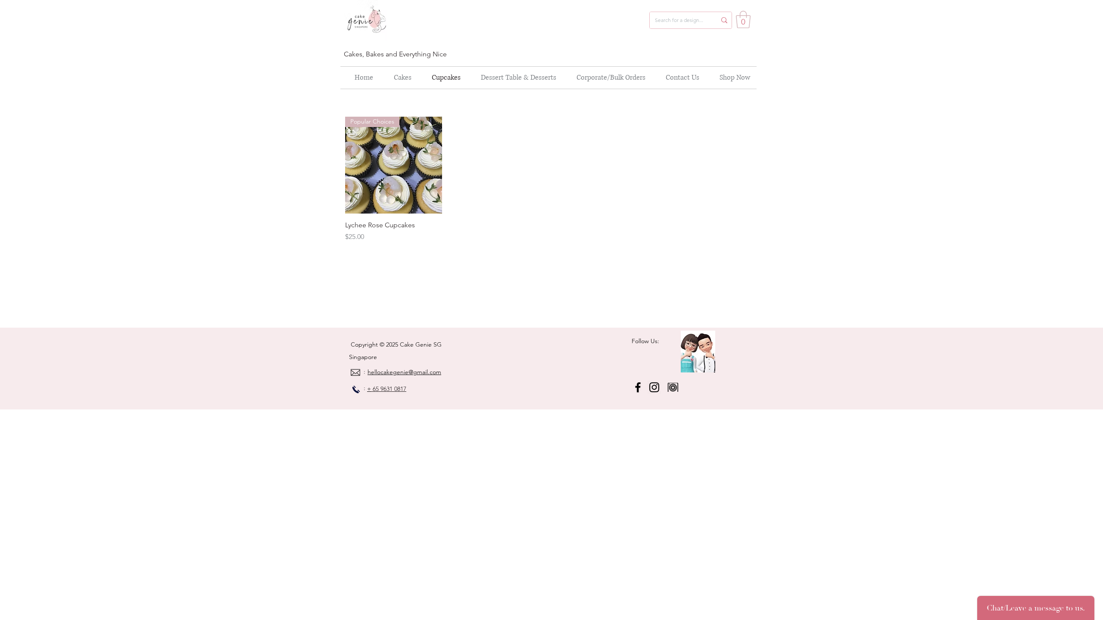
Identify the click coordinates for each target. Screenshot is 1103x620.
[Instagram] (654, 387)
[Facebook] (638, 387)
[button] (743, 19)
